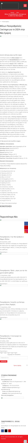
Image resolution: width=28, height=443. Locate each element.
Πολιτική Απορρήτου (7, 395)
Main (17, 12)
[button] (14, 209)
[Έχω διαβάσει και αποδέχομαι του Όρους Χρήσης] (14, 365)
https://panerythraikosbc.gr (15, 393)
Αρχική (12, 12)
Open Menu (25, 5)
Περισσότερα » (3, 252)
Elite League (15, 57)
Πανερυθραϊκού (14, 59)
